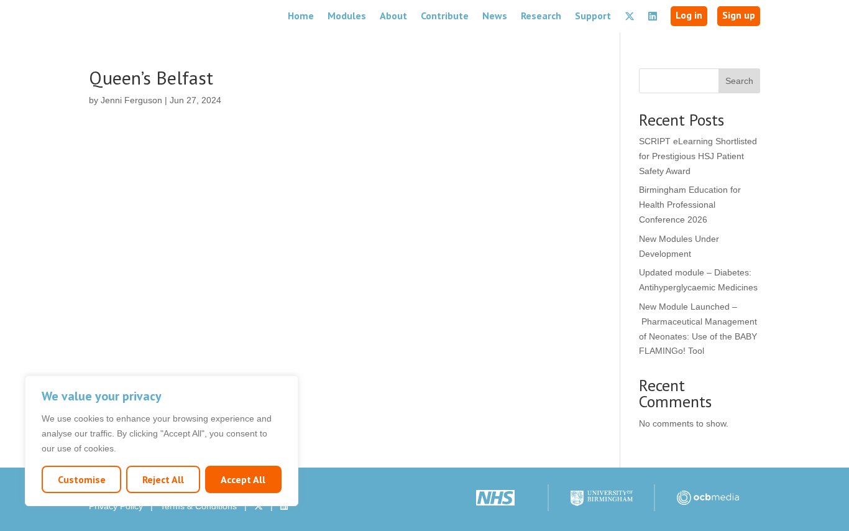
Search (739, 81)
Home (301, 15)
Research (541, 15)
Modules (347, 15)
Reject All (163, 479)
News (494, 15)
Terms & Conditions (198, 506)
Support (593, 15)
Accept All (243, 479)
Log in (689, 15)
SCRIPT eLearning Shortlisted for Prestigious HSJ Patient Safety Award (698, 156)
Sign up (738, 15)
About (393, 15)
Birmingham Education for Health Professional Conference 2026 (690, 204)
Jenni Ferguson (131, 100)
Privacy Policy (116, 506)
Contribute (445, 15)
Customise (82, 479)
